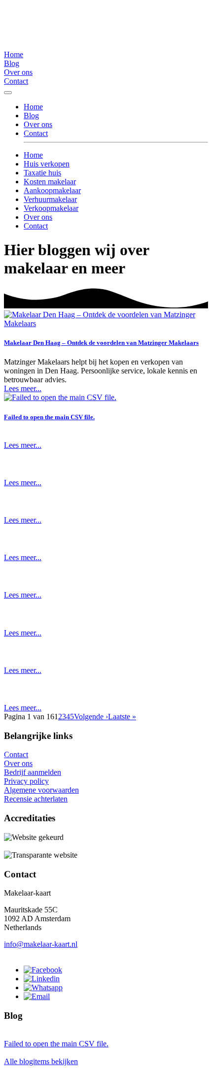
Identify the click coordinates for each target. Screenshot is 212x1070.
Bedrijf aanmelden (32, 772)
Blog (11, 63)
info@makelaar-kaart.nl (40, 944)
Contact (16, 81)
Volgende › (91, 716)
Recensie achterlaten (36, 799)
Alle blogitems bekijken (41, 1061)
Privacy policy (26, 781)
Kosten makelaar (50, 181)
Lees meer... (22, 388)
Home (13, 54)
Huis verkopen (47, 164)
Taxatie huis (42, 172)
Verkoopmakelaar (51, 208)
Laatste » (122, 716)
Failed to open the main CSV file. (49, 417)
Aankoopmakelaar (52, 190)
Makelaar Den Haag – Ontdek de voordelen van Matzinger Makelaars (101, 342)
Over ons (18, 72)
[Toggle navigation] (8, 92)
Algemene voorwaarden (41, 790)
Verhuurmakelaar (50, 199)
